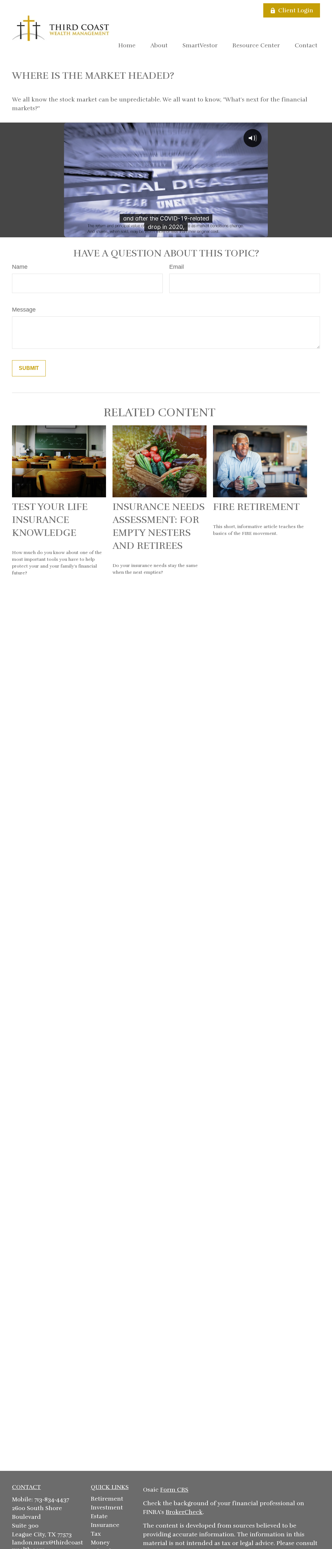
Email (176, 267)
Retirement (107, 1498)
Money (100, 1542)
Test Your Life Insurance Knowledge (50, 520)
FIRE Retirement (256, 507)
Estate (99, 1516)
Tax (96, 1533)
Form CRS (174, 1489)
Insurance (105, 1525)
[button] (127, 45)
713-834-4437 (51, 1499)
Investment (107, 1507)
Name (20, 267)
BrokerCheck (184, 1512)
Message (24, 309)
